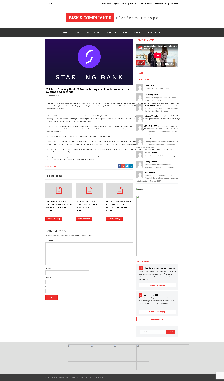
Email (48, 278)
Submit (51, 297)
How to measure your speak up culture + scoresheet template (160, 268)
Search (170, 331)
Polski (140, 4)
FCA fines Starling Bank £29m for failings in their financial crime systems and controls (88, 90)
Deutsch (133, 4)
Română (148, 4)
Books (137, 32)
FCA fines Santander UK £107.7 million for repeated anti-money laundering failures (59, 205)
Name (48, 268)
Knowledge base (154, 32)
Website (49, 287)
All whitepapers (157, 319)
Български (158, 4)
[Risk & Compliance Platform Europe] (112, 17)
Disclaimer (100, 377)
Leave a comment (52, 166)
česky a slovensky (171, 4)
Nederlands (106, 4)
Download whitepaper (157, 285)
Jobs (125, 32)
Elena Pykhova (151, 139)
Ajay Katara (150, 172)
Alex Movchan (151, 125)
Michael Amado (151, 116)
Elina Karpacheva (152, 94)
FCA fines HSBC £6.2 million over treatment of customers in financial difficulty (118, 205)
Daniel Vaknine (151, 152)
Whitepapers (93, 32)
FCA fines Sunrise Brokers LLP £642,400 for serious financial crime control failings (87, 205)
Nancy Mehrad (151, 161)
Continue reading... (54, 219)
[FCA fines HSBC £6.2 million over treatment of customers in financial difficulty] (119, 190)
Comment (49, 240)
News (64, 32)
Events (77, 32)
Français (124, 4)
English (116, 4)
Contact (49, 4)
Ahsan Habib (150, 105)
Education (111, 32)
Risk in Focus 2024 (151, 295)
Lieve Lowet (150, 85)
